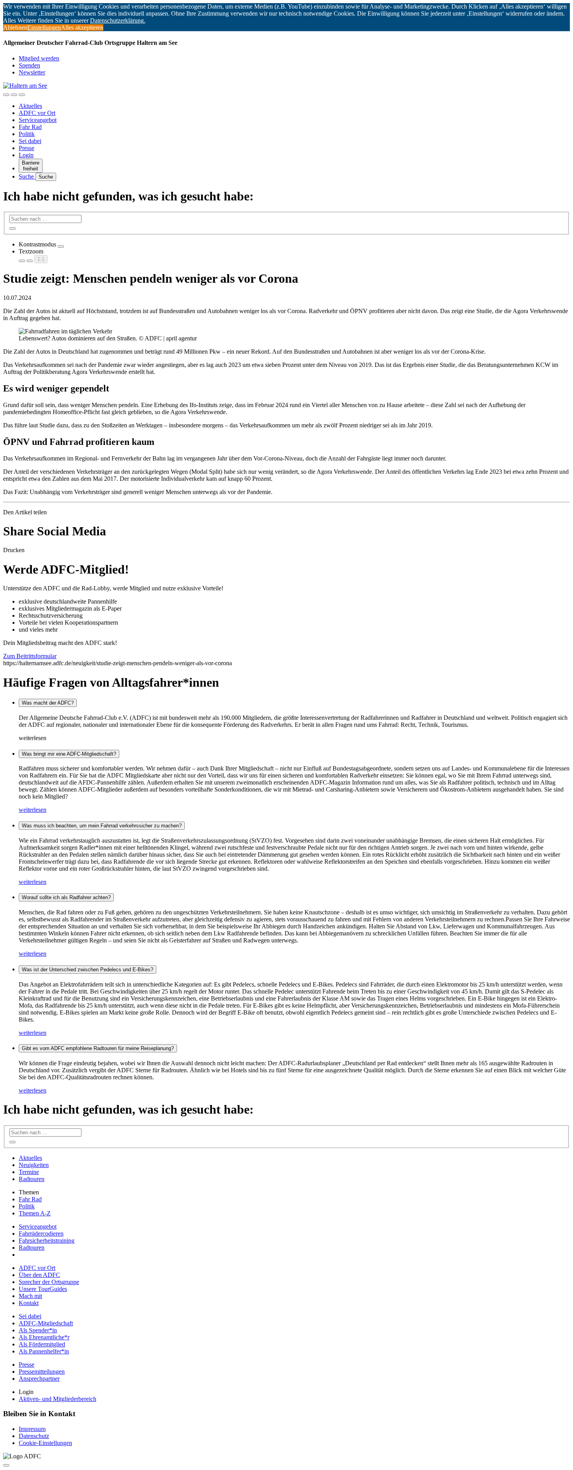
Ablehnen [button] (15, 27)
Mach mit (30, 1296)
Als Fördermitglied (42, 1344)
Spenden (29, 65)
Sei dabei (30, 141)
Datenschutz (34, 1436)
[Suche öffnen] (14, 95)
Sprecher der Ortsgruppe (49, 1282)
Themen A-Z (35, 1213)
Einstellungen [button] (44, 27)
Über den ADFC (39, 1275)
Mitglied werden (39, 58)
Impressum (32, 1429)
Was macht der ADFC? (48, 703)
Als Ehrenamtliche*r (44, 1337)
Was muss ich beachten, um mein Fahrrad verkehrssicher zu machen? (102, 826)
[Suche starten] (12, 228)
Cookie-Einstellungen (45, 1443)
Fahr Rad (30, 127)
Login (26, 155)
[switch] (61, 246)
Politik (27, 134)
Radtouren (31, 1179)
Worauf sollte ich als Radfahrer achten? (66, 897)
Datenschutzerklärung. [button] (117, 20)
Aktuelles (30, 106)
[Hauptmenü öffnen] (22, 95)
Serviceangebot (38, 120)
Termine (29, 1172)
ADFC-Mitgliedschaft (46, 1323)
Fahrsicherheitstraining (46, 1240)
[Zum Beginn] (6, 1465)
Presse (26, 148)
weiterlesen (32, 809)
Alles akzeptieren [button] (82, 27)
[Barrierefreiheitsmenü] (6, 95)
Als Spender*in (38, 1330)
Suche (27, 176)
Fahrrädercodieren (41, 1233)
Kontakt (29, 1303)
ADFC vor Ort (37, 113)
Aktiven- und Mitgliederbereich (57, 1399)
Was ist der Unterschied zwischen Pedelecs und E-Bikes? (87, 969)
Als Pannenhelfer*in (44, 1351)
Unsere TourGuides (43, 1289)
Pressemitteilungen (42, 1371)
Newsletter (32, 72)
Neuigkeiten (34, 1165)
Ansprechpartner (39, 1378)
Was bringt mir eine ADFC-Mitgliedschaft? (69, 754)
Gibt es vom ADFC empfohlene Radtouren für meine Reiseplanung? (98, 1048)
